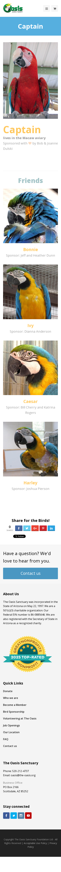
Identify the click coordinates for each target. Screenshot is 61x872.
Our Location (11, 732)
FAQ (5, 739)
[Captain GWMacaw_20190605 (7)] (30, 80)
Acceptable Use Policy (35, 843)
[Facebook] (6, 815)
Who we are (10, 698)
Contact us (31, 573)
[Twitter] (13, 815)
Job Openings (11, 725)
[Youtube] (28, 815)
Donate (8, 691)
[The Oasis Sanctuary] (13, 8)
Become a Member (15, 705)
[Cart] (54, 8)
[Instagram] (21, 815)
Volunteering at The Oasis (19, 718)
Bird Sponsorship (13, 711)
